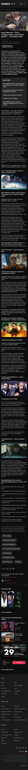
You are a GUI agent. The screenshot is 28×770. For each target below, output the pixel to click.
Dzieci (15, 688)
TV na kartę (3, 694)
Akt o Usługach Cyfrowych (20, 720)
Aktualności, (18, 628)
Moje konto (4, 738)
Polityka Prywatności (6, 720)
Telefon (3, 697)
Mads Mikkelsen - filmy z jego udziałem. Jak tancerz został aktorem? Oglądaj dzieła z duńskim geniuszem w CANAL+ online (12, 112)
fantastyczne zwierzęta (9, 540)
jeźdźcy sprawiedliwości (9, 545)
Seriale (2, 683)
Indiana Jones (6, 508)
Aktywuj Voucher (18, 732)
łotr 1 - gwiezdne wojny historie (11, 549)
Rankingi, (15, 43)
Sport (15, 683)
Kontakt (16, 729)
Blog (2, 9)
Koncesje (3, 717)
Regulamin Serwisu (5, 714)
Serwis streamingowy (6, 691)
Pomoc (3, 729)
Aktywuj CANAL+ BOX (6, 735)
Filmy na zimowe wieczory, (15, 42)
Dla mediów (17, 706)
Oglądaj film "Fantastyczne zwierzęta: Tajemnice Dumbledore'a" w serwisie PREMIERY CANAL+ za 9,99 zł (14, 278)
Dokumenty (4, 688)
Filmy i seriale (8, 9)
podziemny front (7, 562)
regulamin (14, 577)
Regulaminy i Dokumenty (20, 709)
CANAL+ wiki (17, 741)
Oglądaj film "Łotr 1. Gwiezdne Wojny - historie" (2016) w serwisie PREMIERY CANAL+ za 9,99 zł (13, 166)
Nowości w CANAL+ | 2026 (20, 623)
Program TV (16, 735)
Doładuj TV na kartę (18, 738)
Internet (16, 694)
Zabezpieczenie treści (6, 712)
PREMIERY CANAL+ (12, 74)
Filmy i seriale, (5, 42)
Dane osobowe (17, 717)
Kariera (15, 714)
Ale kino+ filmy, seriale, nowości (19, 634)
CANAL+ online (22, 73)
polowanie (18, 562)
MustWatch (4, 743)
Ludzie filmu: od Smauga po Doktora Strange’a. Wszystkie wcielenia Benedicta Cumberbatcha (13, 244)
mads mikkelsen (7, 553)
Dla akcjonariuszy (5, 709)
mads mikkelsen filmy (8, 557)
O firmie (3, 706)
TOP (19, 43)
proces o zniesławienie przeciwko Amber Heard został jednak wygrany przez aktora (13, 290)
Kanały (2, 741)
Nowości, (10, 43)
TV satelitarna (17, 691)
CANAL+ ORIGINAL (18, 685)
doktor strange (7, 536)
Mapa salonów (4, 732)
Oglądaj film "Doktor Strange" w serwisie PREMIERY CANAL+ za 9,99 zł (11, 200)
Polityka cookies (18, 712)
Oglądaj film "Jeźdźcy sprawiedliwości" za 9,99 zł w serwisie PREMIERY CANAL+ (13, 344)
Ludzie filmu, (5, 43)
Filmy (2, 685)
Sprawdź (18, 662)
